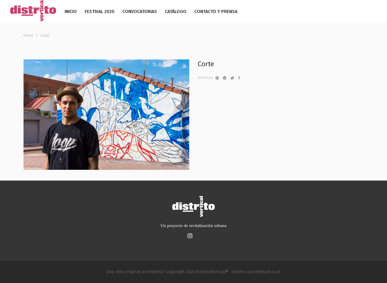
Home (28, 35)
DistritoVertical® (211, 271)
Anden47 (156, 271)
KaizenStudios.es (263, 271)
